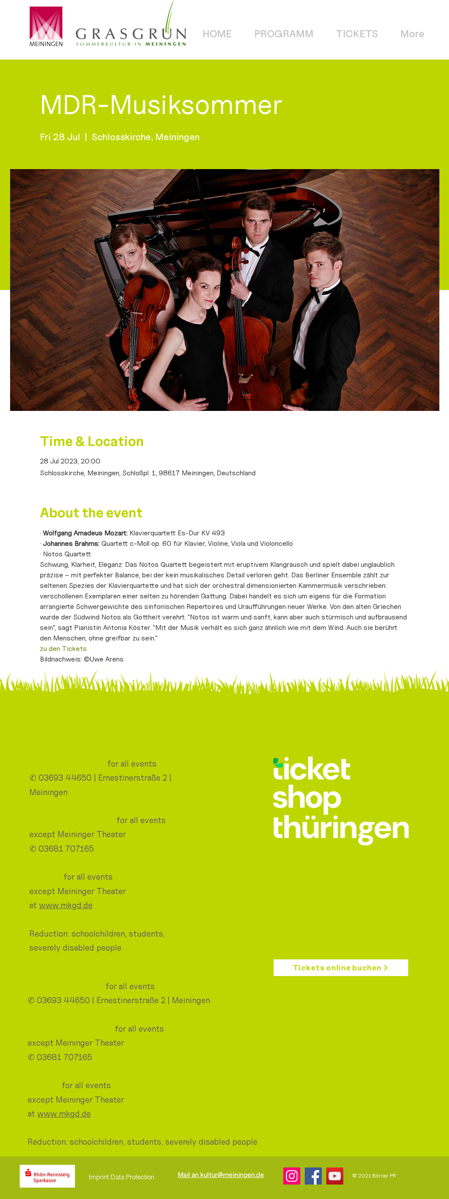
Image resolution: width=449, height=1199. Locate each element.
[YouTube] (334, 1176)
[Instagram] (291, 1176)
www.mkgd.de (66, 905)
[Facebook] (313, 1176)
